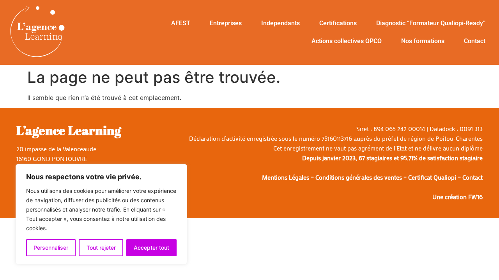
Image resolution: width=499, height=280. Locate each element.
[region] (101, 214)
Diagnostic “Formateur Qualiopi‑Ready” (430, 23)
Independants (280, 23)
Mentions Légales (285, 177)
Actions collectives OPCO (346, 41)
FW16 (475, 196)
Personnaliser (51, 247)
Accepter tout (151, 247)
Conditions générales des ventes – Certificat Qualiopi (385, 177)
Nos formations (422, 41)
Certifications (338, 23)
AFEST (180, 23)
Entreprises (226, 23)
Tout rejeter (101, 247)
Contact (474, 41)
